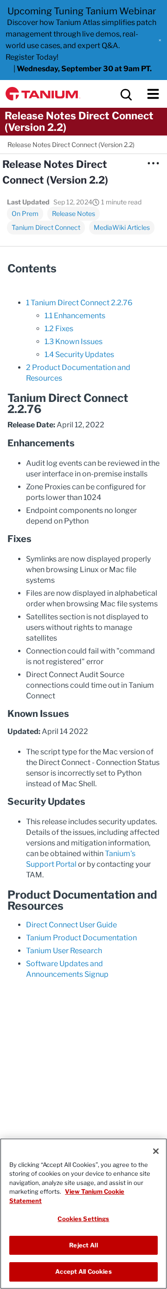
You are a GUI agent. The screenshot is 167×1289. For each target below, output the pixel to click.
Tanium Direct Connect (46, 227)
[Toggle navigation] (153, 94)
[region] (83, 1213)
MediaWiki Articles (122, 227)
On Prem (25, 213)
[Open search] (125, 94)
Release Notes (73, 213)
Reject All (83, 1245)
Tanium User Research (64, 950)
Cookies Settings (83, 1218)
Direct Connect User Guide (71, 924)
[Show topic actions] (153, 163)
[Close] (156, 1151)
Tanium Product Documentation (81, 937)
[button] (159, 40)
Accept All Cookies (83, 1271)
